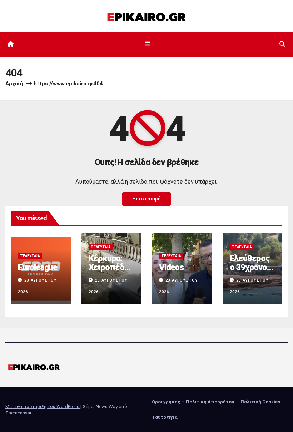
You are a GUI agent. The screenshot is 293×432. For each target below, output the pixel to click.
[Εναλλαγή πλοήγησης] (148, 44)
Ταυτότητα (165, 417)
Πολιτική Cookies (260, 401)
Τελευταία (30, 256)
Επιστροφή (146, 199)
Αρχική (14, 83)
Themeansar (18, 413)
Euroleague (37, 267)
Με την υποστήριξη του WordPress (42, 406)
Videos (171, 267)
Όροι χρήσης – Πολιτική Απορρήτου (193, 401)
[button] (282, 44)
